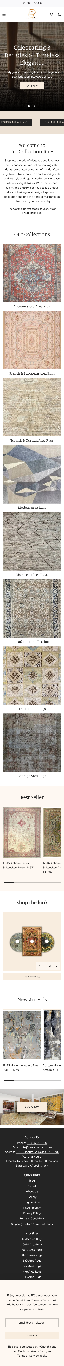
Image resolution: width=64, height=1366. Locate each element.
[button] (40, 966)
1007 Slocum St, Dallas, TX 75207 (37, 1152)
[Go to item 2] (32, 941)
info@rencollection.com (36, 1147)
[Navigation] (4, 14)
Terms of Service (28, 1355)
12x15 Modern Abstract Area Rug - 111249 (20, 1068)
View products (32, 976)
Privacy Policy (38, 1351)
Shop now (32, 86)
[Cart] (59, 14)
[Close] (57, 1287)
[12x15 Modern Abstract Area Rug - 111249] (22, 1034)
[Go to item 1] (17, 941)
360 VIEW (32, 1106)
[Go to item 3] (47, 941)
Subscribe (32, 1335)
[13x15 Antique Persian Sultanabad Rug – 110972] (22, 832)
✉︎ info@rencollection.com (32, 3)
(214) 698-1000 (37, 1143)
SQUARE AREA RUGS (27, 122)
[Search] (52, 14)
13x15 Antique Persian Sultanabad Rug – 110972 (19, 865)
